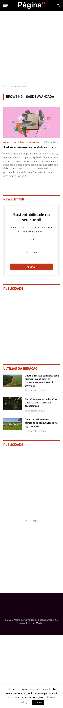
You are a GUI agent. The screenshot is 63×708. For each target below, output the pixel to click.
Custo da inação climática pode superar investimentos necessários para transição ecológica (42, 380)
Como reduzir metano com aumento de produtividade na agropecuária (41, 423)
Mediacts (41, 623)
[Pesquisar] (58, 5)
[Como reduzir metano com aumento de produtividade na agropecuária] (12, 424)
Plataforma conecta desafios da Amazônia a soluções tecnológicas (41, 403)
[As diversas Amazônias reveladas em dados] (31, 122)
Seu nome (31, 252)
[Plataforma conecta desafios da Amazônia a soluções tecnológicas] (12, 403)
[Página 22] (31, 5)
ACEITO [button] (38, 702)
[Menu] (5, 5)
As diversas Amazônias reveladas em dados (30, 147)
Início (5, 86)
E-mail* (31, 239)
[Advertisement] (31, 48)
